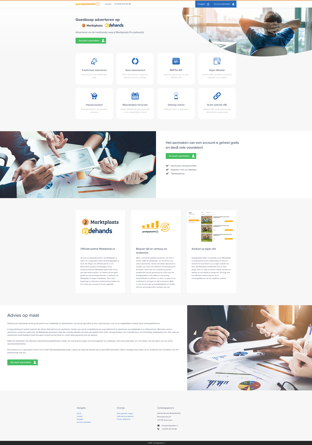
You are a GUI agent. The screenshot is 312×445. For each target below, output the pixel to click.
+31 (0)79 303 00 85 (122, 4)
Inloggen (201, 4)
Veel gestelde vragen (125, 413)
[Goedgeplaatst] (88, 4)
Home (79, 413)
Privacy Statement (123, 419)
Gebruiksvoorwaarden (125, 416)
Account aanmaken (222, 4)
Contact (108, 4)
